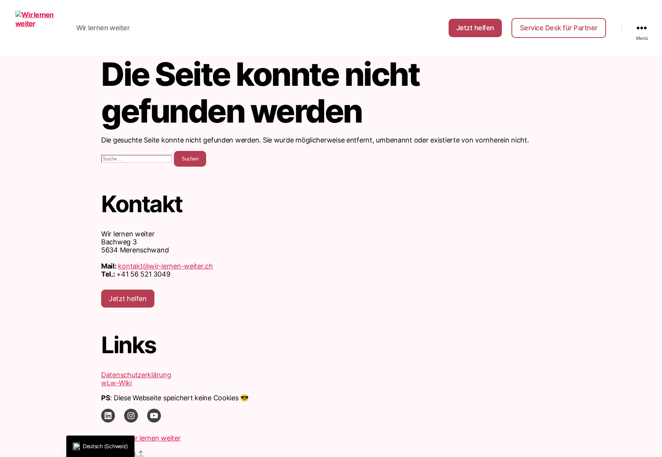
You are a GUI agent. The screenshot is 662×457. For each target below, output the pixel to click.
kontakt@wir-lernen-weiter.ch (165, 266)
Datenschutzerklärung (136, 375)
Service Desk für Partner (559, 28)
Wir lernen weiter (153, 438)
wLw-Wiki (116, 383)
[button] (100, 446)
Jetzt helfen (475, 28)
